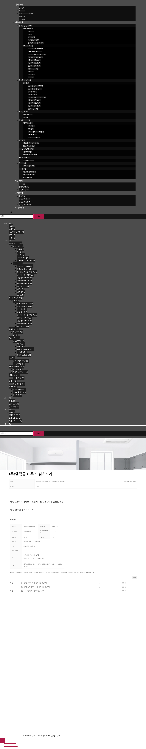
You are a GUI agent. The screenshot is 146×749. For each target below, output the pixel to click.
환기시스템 (23, 163)
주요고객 (22, 16)
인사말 (21, 8)
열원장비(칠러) (28, 123)
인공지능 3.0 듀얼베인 (35, 48)
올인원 (25, 117)
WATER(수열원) (33, 40)
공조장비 (22, 140)
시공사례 (19, 181)
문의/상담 (19, 208)
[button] (37, 486)
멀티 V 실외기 (28, 28)
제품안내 (19, 22)
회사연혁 (22, 11)
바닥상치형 (31, 74)
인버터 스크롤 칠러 (34, 137)
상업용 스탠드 (32, 94)
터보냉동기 (31, 126)
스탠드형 (31, 77)
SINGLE (26, 83)
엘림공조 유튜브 (24, 202)
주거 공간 (22, 184)
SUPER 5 (31, 31)
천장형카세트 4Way (34, 60)
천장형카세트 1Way (34, 66)
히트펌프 (31, 129)
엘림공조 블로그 (24, 199)
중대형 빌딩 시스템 (25, 26)
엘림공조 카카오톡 (25, 204)
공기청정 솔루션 (24, 157)
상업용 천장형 (32, 91)
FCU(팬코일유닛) (29, 146)
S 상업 (30, 34)
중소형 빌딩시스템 (25, 80)
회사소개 (19, 5)
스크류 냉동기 (32, 134)
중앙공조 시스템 (24, 120)
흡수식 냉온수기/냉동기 (36, 132)
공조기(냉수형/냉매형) (31, 143)
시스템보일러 (27, 152)
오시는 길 (22, 19)
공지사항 (22, 196)
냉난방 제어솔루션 (29, 172)
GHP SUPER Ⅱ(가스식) (36, 43)
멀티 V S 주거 (27, 114)
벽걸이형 (31, 71)
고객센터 (19, 193)
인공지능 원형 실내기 (35, 51)
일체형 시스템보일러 (30, 154)
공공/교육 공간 (24, 189)
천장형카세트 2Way (34, 63)
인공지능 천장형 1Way (35, 57)
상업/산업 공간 (24, 187)
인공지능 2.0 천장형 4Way (37, 54)
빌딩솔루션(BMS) (29, 174)
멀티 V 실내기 (28, 46)
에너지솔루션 (27, 177)
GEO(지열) (31, 37)
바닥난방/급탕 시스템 (26, 149)
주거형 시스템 (23, 111)
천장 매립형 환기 (29, 166)
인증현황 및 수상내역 (26, 13)
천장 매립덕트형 (33, 69)
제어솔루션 (23, 169)
